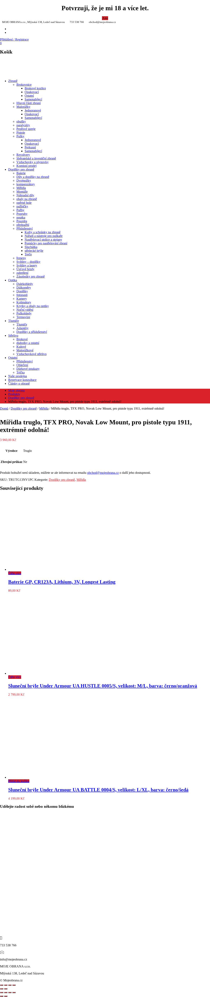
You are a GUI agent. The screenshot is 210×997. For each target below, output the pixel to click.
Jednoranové (33, 110)
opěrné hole (24, 202)
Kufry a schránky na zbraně (42, 232)
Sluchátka (31, 247)
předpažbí (22, 225)
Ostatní (29, 95)
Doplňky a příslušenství (31, 332)
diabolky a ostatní (27, 343)
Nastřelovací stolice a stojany (43, 239)
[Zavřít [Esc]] (1, 985)
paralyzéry (23, 125)
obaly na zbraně (26, 199)
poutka (20, 217)
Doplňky (22, 291)
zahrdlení (22, 273)
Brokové (22, 339)
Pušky (20, 136)
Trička (20, 372)
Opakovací (32, 92)
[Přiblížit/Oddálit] (1, 992)
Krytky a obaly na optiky (32, 306)
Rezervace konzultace (22, 380)
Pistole (20, 132)
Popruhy (21, 213)
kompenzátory (25, 184)
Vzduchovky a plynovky (32, 162)
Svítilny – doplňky (28, 261)
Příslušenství (24, 228)
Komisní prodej (26, 165)
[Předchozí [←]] (1, 988)
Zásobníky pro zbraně (30, 276)
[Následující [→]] (5, 988)
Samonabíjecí (33, 99)
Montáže (22, 191)
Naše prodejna (17, 376)
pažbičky (22, 206)
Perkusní (30, 147)
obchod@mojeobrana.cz (103, 472)
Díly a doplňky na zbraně (32, 177)
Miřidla (21, 188)
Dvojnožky (23, 180)
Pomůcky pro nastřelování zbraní (46, 243)
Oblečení (22, 365)
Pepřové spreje (25, 129)
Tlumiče (13, 320)
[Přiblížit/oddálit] (14, 985)
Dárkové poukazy (28, 368)
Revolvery (23, 154)
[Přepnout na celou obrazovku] (5, 992)
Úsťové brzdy (25, 269)
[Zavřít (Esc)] (14, 992)
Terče (28, 254)
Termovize (23, 317)
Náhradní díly (25, 195)
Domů (4, 408)
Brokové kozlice (35, 88)
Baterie (21, 173)
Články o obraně (19, 383)
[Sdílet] (5, 985)
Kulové (21, 346)
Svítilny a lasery (26, 265)
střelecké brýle (34, 250)
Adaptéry (22, 328)
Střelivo (13, 335)
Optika (12, 280)
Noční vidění (24, 309)
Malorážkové (24, 350)
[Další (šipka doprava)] (5, 996)
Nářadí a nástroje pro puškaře (44, 236)
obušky (21, 121)
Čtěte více (14, 573)
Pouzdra (21, 221)
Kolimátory (23, 302)
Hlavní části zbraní (28, 103)
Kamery (21, 298)
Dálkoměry (23, 287)
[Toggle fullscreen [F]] (9, 985)
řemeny (21, 258)
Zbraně (12, 81)
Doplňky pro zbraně (21, 169)
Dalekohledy (24, 284)
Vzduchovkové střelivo (31, 354)
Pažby (20, 210)
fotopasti (21, 295)
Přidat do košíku (18, 781)
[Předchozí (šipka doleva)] (1, 996)
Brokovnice (24, 84)
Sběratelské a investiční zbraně (36, 158)
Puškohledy (24, 313)
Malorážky (23, 106)
